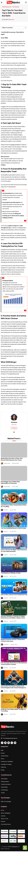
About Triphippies (6, 813)
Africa (2, 758)
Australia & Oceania (6, 764)
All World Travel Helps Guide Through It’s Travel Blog (13, 710)
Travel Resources (6, 7)
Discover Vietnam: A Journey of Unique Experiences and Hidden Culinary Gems (13, 617)
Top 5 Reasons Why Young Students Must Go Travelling (13, 505)
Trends (3, 792)
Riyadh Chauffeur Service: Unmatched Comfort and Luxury (12, 640)
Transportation (5, 781)
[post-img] (14, 496)
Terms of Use (4, 818)
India (2, 750)
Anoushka (6, 644)
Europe (3, 753)
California (3, 767)
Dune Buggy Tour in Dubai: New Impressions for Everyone (10, 482)
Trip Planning (15, 7)
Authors (3, 821)
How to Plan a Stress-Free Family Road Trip (14, 594)
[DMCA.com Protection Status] (25, 848)
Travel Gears (4, 778)
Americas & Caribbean (7, 761)
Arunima (12, 19)
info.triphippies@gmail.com (10, 738)
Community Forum (6, 824)
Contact (3, 816)
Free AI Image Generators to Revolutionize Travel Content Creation (14, 663)
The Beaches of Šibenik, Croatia (11, 573)
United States (4, 756)
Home (2, 810)
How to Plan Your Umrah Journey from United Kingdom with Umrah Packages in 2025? (13, 686)
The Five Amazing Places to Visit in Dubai (13, 528)
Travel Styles (4, 787)
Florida (2, 770)
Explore (15, 428)
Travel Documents (6, 784)
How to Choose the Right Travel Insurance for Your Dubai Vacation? (14, 550)
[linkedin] (14, 432)
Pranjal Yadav (7, 463)
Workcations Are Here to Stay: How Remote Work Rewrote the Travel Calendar (11, 459)
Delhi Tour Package (6, 801)
